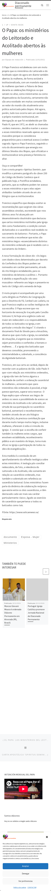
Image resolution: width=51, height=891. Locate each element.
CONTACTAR (31, 887)
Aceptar (25, 866)
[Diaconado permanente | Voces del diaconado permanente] (8, 5)
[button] (47, 837)
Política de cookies (19, 887)
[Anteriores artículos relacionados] (39, 571)
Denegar (25, 873)
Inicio (4, 15)
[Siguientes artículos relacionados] (46, 571)
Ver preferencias (25, 881)
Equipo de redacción (14, 60)
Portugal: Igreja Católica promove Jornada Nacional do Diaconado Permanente (36, 613)
